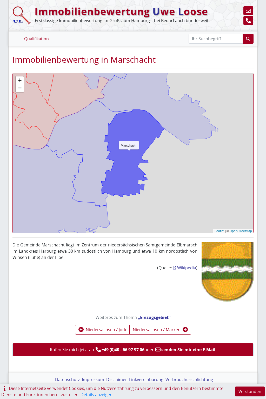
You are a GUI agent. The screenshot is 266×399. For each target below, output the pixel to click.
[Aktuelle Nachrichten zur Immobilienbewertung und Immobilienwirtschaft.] (55, 36)
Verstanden (249, 391)
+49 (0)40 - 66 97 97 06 (123, 349)
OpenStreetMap (241, 230)
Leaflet (219, 230)
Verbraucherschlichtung (189, 379)
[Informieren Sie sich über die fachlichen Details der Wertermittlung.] (52, 36)
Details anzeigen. (97, 394)
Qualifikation (36, 39)
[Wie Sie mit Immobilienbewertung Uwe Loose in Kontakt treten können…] (59, 36)
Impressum (93, 379)
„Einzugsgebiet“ (154, 317)
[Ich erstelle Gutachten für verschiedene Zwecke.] (17, 36)
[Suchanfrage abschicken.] (248, 39)
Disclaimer (116, 379)
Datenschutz (67, 379)
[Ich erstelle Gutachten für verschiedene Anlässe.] (14, 36)
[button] (248, 10)
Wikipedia (186, 268)
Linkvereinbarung (146, 379)
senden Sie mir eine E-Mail (188, 349)
